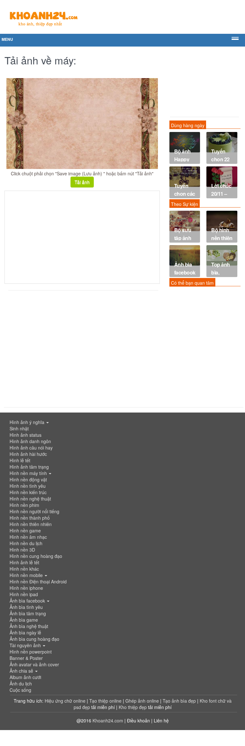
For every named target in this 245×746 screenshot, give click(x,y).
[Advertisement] (82, 237)
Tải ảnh (82, 182)
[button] (122, 422)
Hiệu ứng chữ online (65, 701)
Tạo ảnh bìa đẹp (180, 701)
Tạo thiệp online (105, 701)
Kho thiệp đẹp (133, 707)
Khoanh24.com (108, 720)
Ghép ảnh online (142, 701)
